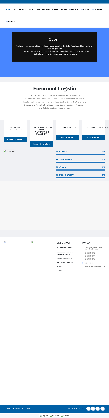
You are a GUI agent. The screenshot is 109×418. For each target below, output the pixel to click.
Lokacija (59, 267)
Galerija (59, 271)
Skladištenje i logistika (64, 248)
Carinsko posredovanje (64, 258)
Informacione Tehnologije (65, 262)
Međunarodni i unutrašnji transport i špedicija (65, 253)
